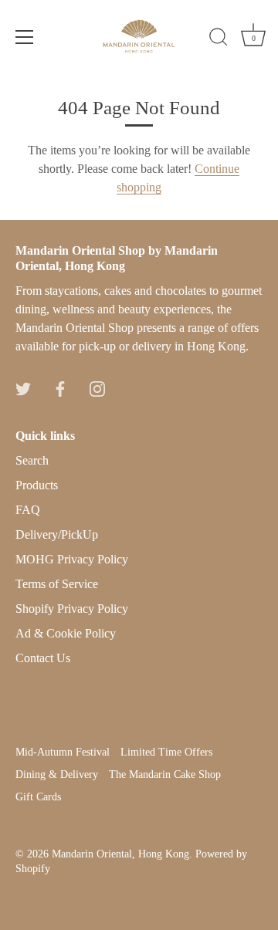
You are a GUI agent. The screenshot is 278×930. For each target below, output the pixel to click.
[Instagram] (97, 387)
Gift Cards (38, 797)
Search (32, 460)
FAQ (27, 509)
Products (36, 485)
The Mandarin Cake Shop (165, 774)
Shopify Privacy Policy (71, 608)
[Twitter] (23, 387)
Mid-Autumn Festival (62, 752)
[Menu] (25, 37)
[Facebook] (60, 387)
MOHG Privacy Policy (71, 559)
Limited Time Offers (166, 752)
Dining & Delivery (56, 774)
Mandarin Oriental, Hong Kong (120, 854)
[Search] (219, 39)
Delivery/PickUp (56, 534)
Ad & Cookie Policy (65, 633)
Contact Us (42, 658)
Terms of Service (56, 583)
